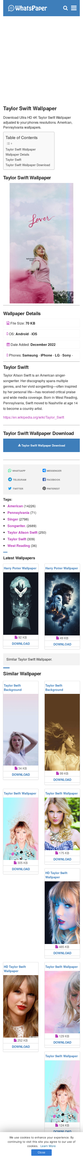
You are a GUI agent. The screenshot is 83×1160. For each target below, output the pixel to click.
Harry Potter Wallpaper (20, 568)
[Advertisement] (41, 58)
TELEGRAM (19, 479)
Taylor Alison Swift (22, 532)
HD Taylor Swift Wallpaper (56, 875)
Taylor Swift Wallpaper (21, 149)
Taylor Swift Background (13, 687)
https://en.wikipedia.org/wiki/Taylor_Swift (33, 417)
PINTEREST (53, 488)
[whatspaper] (27, 7)
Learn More (48, 1146)
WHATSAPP (18, 470)
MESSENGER (54, 470)
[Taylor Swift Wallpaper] (41, 242)
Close (41, 1152)
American (15, 505)
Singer (13, 519)
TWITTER (17, 488)
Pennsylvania (18, 512)
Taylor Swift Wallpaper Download (28, 164)
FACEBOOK (53, 479)
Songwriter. (17, 525)
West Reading (19, 545)
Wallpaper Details (17, 154)
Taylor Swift (13, 159)
